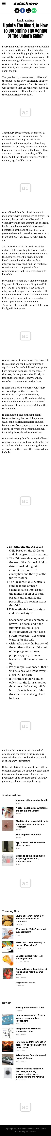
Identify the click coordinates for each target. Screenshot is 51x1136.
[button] (4, 3)
